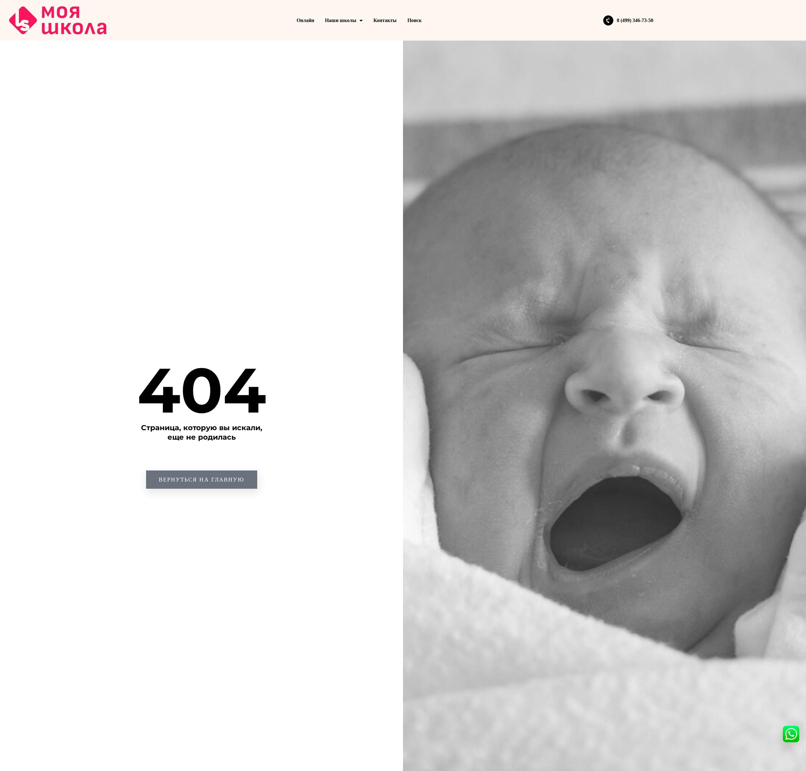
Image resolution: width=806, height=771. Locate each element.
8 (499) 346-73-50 (635, 20)
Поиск (414, 20)
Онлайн (305, 20)
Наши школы (340, 20)
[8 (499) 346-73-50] (608, 20)
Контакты (385, 20)
